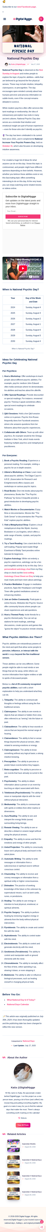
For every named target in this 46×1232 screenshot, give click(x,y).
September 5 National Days (32, 1176)
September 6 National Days (32, 1160)
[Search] (41, 18)
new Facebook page (26, 7)
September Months (29, 1144)
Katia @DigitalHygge (23, 1087)
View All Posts (23, 1125)
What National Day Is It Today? (21, 1000)
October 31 (7, 146)
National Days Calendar (18, 1004)
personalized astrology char (17, 569)
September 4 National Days (32, 1192)
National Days (29, 1041)
